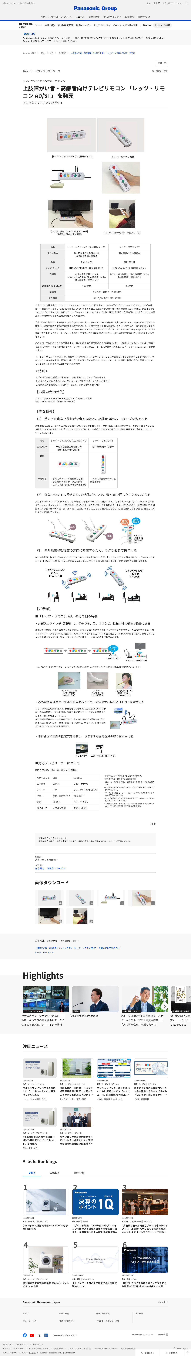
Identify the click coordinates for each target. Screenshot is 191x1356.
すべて (39, 25)
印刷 (160, 63)
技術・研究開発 (66, 25)
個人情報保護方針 (128, 1348)
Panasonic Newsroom (41, 1302)
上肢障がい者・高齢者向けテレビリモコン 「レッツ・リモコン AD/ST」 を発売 (103, 53)
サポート (6, 1348)
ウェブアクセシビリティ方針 (79, 1348)
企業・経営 (50, 25)
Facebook (7, 1344)
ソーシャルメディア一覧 (63, 1335)
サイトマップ (19, 1348)
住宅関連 (62, 53)
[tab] (54, 1172)
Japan (26, 25)
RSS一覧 (161, 1334)
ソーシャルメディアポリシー (105, 1348)
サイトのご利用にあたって (39, 1348)
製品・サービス (83, 25)
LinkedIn (36, 1344)
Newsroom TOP (29, 53)
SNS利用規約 (58, 1348)
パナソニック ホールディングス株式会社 (19, 3)
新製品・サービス (56, 868)
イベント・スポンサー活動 (125, 25)
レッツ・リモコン (43, 952)
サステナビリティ (102, 25)
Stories (147, 25)
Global (161, 1301)
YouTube (19, 1344)
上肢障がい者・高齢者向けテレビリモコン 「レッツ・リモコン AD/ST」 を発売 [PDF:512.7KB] (76, 948)
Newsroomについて (141, 1334)
